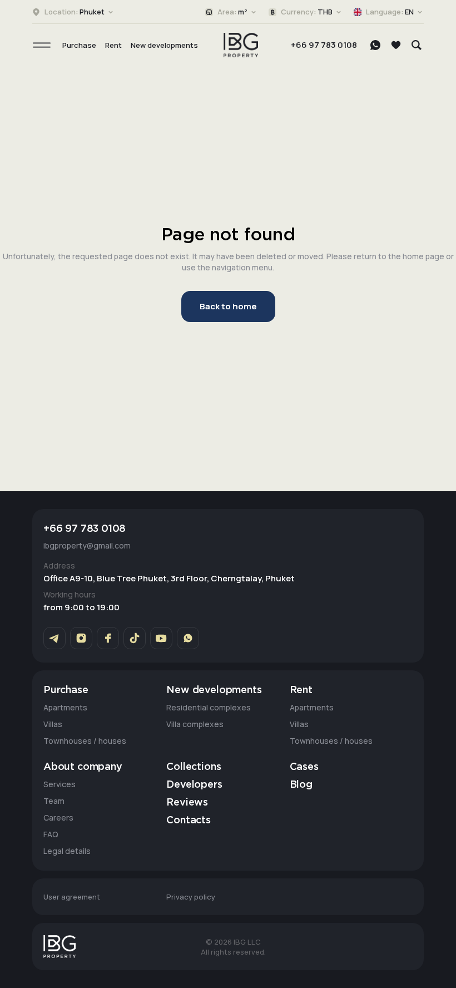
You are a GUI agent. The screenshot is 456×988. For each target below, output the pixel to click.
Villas (52, 724)
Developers (194, 784)
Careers (58, 817)
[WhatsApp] (375, 45)
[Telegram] (54, 638)
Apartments (65, 707)
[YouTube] (161, 638)
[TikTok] (134, 638)
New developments (164, 45)
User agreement (71, 897)
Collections (193, 767)
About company (82, 767)
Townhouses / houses (84, 740)
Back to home (228, 306)
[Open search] (416, 45)
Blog (301, 784)
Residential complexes (208, 707)
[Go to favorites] (396, 45)
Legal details (67, 851)
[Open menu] (41, 45)
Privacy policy (190, 897)
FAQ (50, 834)
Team (54, 801)
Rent (113, 45)
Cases (304, 767)
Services (59, 784)
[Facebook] (108, 638)
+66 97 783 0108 (324, 45)
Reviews (187, 802)
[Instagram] (81, 638)
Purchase (79, 45)
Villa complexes (195, 724)
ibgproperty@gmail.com (87, 545)
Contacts (188, 820)
